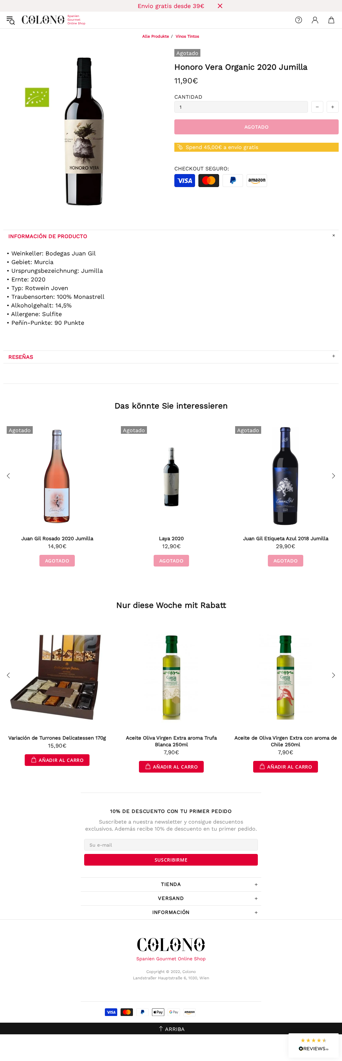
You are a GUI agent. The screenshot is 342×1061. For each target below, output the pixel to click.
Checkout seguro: (201, 168)
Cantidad (188, 97)
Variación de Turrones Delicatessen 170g (57, 738)
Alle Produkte (155, 36)
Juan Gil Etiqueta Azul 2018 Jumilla (285, 539)
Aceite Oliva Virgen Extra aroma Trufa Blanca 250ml (171, 741)
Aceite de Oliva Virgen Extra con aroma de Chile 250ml (285, 741)
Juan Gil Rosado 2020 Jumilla (57, 539)
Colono (27, 20)
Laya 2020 (171, 539)
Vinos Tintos (187, 36)
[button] (314, 1045)
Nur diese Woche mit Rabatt (171, 605)
